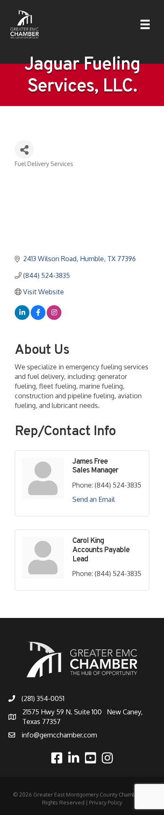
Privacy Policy (105, 802)
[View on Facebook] (38, 317)
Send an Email (93, 499)
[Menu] (145, 24)
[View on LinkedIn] (22, 317)
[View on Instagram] (54, 317)
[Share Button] (24, 149)
